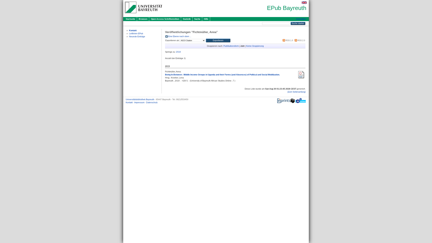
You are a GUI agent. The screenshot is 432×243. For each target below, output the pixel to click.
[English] (304, 2)
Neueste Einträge (137, 36)
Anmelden (301, 19)
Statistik (187, 19)
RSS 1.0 (289, 40)
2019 (178, 52)
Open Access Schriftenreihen (165, 19)
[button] (218, 40)
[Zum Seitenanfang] (296, 92)
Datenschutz (152, 102)
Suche (197, 19)
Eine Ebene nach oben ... (179, 36)
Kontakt (129, 102)
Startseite (130, 19)
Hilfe (206, 19)
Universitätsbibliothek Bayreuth (140, 99)
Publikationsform (231, 46)
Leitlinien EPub (136, 33)
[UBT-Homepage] (143, 14)
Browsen (143, 19)
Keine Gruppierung (255, 46)
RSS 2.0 (301, 40)
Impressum (139, 102)
